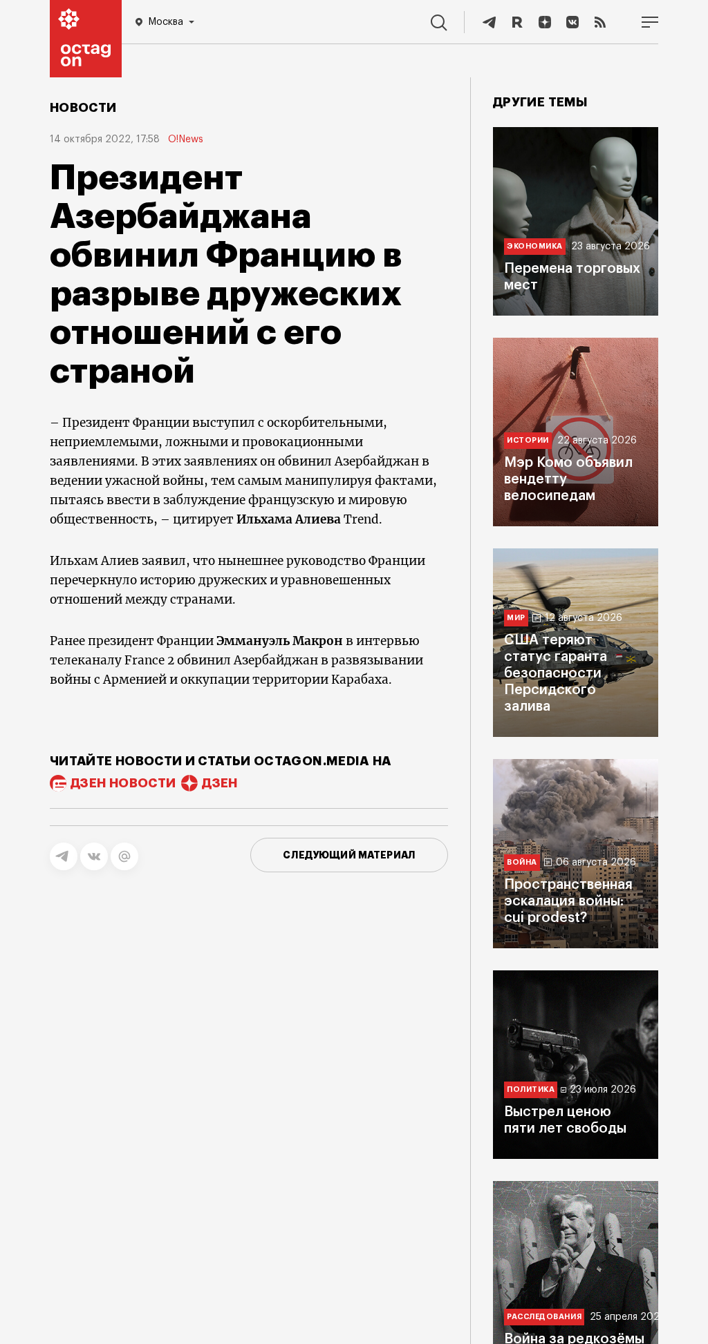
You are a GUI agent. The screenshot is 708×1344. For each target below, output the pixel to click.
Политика (531, 1089)
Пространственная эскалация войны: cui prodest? (568, 901)
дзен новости (123, 783)
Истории (528, 440)
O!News (185, 139)
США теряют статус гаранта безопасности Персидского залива (555, 673)
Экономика (535, 246)
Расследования (544, 1317)
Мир (516, 618)
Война (522, 862)
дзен (219, 783)
